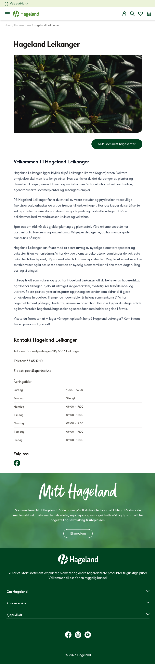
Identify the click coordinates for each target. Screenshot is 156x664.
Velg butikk (17, 3)
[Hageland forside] (26, 14)
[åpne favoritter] (140, 13)
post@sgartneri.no (38, 371)
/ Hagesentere (21, 25)
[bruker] (124, 13)
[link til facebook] (17, 463)
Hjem (8, 25)
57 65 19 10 (35, 361)
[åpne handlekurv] (148, 13)
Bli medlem (78, 533)
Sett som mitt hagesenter (116, 144)
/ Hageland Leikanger (45, 25)
